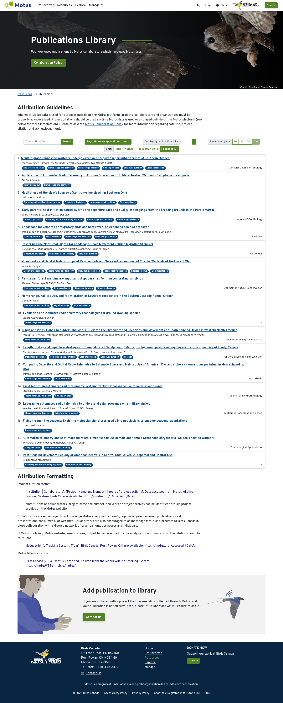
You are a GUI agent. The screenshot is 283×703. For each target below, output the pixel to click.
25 (242, 141)
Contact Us (93, 673)
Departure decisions (33, 168)
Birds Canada (91, 693)
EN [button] (222, 5)
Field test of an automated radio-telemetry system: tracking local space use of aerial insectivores (92, 386)
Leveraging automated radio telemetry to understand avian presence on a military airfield (86, 404)
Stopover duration (133, 168)
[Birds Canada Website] (246, 5)
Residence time (139, 271)
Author (129, 149)
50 (248, 141)
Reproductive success (116, 271)
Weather (127, 357)
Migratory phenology (88, 168)
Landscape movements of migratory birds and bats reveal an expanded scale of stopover (85, 227)
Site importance (111, 168)
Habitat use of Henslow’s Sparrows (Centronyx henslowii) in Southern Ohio (74, 193)
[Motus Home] (18, 5)
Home (149, 649)
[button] (198, 5)
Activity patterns (33, 219)
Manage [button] (94, 5)
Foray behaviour (32, 185)
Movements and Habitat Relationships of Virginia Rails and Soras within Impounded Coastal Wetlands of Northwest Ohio (106, 262)
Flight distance (53, 237)
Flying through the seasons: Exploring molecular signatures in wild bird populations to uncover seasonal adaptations (105, 421)
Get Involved (45, 5)
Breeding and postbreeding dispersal (42, 202)
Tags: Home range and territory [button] (107, 141)
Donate (271, 5)
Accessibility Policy (115, 693)
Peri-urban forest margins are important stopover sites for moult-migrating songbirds (82, 279)
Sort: (109, 149)
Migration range (61, 305)
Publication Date (147, 149)
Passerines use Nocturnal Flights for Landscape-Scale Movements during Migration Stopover (87, 244)
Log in (208, 5)
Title (118, 149)
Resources (64, 5)
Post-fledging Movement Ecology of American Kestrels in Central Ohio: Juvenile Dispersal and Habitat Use (97, 455)
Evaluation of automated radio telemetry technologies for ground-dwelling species (81, 313)
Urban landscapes (155, 168)
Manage (150, 667)
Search (67, 141)
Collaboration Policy (48, 63)
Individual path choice (106, 237)
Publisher (167, 149)
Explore (80, 5)
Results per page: (220, 141)
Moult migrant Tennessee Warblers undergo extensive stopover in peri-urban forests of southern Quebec (95, 158)
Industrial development (66, 413)
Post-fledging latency (128, 219)
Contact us (93, 617)
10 (235, 141)
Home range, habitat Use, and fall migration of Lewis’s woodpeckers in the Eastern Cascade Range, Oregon (97, 296)
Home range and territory (61, 168)
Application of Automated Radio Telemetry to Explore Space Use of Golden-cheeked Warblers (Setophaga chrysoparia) (106, 176)
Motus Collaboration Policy (104, 124)
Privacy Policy (140, 693)
